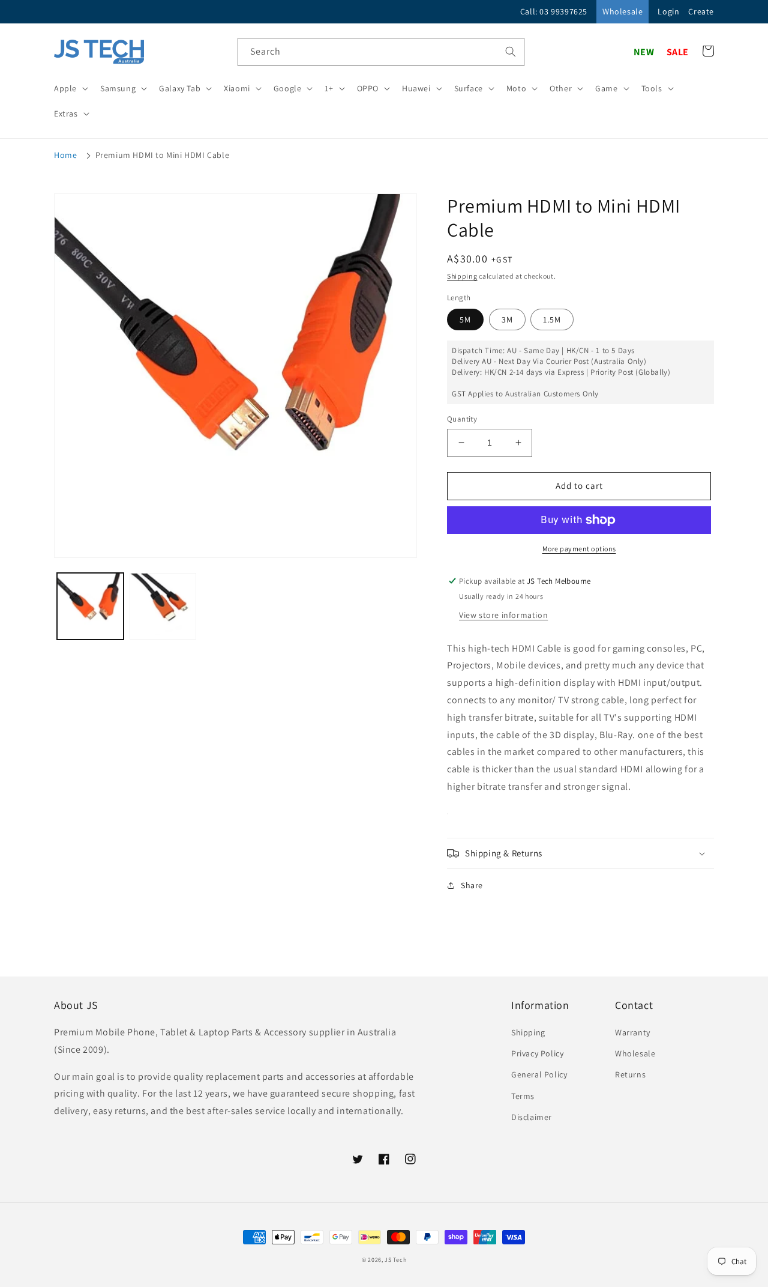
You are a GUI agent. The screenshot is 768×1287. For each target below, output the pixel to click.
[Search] (510, 51)
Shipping (462, 275)
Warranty (632, 1032)
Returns (630, 1074)
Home (65, 155)
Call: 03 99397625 (553, 11)
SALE (678, 52)
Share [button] (472, 885)
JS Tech (395, 1260)
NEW (644, 52)
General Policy (539, 1074)
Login (668, 11)
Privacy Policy (537, 1053)
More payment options (579, 548)
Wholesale (622, 11)
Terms (523, 1096)
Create (701, 11)
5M (465, 319)
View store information (503, 615)
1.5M (552, 319)
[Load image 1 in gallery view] (90, 606)
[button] (70, 88)
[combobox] (381, 51)
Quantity (462, 419)
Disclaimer (531, 1117)
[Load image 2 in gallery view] (163, 606)
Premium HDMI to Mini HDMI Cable (162, 155)
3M (507, 319)
